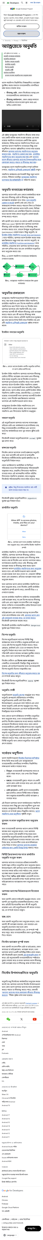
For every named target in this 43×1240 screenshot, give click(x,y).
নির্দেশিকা (24, 41)
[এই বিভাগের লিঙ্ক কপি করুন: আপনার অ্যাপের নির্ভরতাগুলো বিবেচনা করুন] (9, 894)
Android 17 (6, 1115)
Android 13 (6, 1130)
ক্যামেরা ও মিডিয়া (7, 1074)
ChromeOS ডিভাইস (9, 1098)
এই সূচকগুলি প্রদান (30, 955)
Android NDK (6, 1161)
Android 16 (6, 1119)
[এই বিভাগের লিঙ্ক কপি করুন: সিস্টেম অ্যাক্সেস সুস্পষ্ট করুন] (31, 942)
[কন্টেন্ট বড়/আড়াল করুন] (19, 53)
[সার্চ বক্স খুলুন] (22, 2)
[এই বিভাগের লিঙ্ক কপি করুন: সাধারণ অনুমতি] (17, 418)
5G (3, 1081)
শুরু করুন (22, 34)
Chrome (5, 1200)
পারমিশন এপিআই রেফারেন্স (16, 323)
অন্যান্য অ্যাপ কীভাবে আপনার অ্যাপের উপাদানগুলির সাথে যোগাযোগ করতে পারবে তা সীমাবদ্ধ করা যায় (21, 160)
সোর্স (3, 1042)
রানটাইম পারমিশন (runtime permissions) (18, 243)
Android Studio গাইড (9, 1147)
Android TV (6, 1105)
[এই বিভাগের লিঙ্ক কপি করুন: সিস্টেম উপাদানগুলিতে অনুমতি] (4, 976)
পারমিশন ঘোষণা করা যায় (22, 154)
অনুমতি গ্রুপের (18, 695)
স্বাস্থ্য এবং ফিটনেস (8, 1070)
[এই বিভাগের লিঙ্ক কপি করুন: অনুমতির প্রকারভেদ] (27, 293)
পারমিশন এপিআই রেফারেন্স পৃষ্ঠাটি (21, 170)
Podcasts (5, 1053)
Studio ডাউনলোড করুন (10, 1158)
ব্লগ (3, 1050)
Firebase (5, 1204)
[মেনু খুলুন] (3, 2)
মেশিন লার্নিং (6, 1066)
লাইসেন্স (14, 1219)
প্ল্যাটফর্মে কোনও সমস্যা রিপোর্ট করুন (13, 1171)
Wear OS (5, 1094)
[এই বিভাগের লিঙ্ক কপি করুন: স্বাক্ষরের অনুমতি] (18, 448)
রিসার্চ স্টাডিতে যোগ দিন (9, 1182)
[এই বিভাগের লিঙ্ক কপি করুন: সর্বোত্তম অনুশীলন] (25, 753)
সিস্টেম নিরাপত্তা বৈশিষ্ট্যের (28, 758)
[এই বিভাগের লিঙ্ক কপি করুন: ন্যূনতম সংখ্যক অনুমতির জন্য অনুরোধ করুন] (9, 824)
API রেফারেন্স (6, 1154)
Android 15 (6, 1122)
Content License (31, 1003)
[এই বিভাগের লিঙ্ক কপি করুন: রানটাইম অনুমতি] (20, 507)
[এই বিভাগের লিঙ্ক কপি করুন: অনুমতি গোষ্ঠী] (17, 690)
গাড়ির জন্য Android (8, 1102)
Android (5, 1031)
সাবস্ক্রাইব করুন (34, 1228)
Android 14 (6, 1126)
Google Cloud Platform (10, 1207)
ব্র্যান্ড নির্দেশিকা (25, 1219)
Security (8, 41)
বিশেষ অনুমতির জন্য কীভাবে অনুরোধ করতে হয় (21, 673)
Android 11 (6, 1137)
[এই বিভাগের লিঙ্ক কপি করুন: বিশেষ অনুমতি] (17, 635)
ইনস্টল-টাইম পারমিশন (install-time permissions (21, 235)
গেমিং (3, 1063)
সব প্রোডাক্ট (5, 1211)
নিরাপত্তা (4, 1039)
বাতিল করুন (21, 26)
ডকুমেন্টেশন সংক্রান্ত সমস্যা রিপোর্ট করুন (15, 1175)
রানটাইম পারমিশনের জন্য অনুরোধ (27, 569)
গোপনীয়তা (5, 1077)
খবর (3, 1046)
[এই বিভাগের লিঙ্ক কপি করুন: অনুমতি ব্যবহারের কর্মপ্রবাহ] (35, 190)
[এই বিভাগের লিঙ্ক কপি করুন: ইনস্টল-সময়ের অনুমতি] (27, 332)
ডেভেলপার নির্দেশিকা (8, 1150)
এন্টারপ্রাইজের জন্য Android (11, 1035)
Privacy (16, 41)
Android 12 (6, 1133)
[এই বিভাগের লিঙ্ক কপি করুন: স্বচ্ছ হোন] (12, 917)
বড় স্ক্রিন (4, 1091)
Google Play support (9, 1178)
